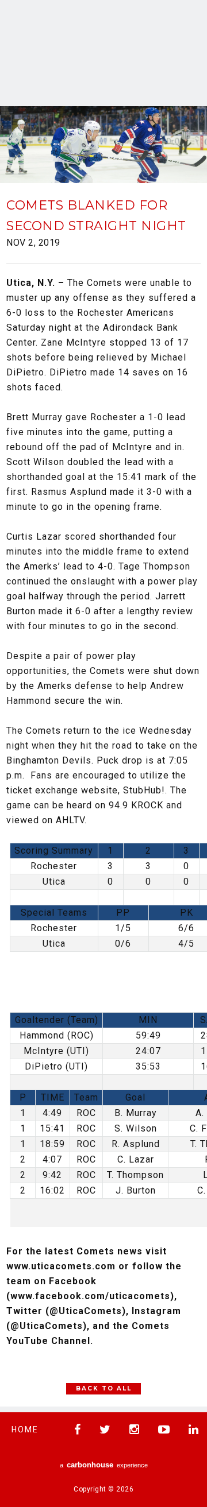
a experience (104, 1464)
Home (25, 1429)
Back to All (104, 1388)
